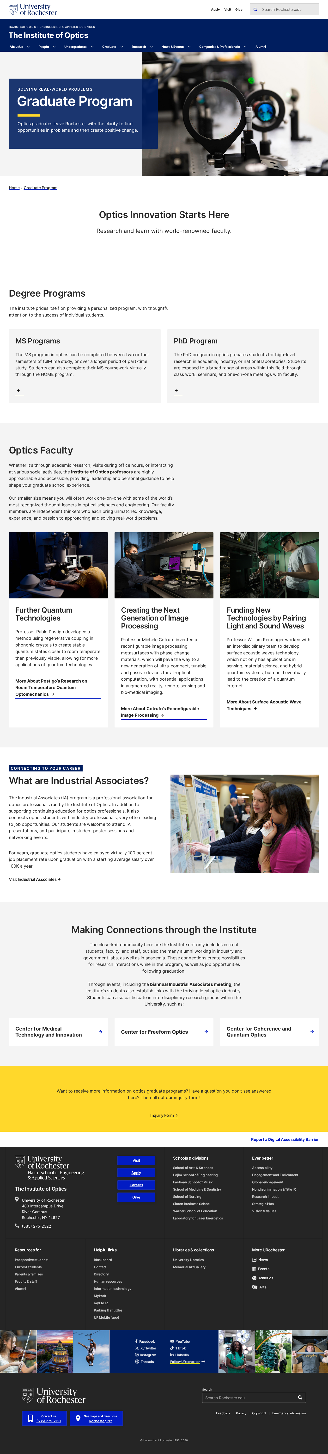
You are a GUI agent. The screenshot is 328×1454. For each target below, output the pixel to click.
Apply (215, 9)
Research (139, 46)
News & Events (173, 46)
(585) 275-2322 (36, 1226)
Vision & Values (264, 1211)
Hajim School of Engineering (195, 1175)
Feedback (223, 1413)
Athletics (265, 1277)
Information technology (112, 1288)
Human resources (108, 1281)
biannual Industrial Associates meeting (190, 984)
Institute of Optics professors (102, 472)
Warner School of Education (195, 1211)
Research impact (265, 1196)
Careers (136, 1184)
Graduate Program (40, 187)
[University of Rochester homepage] (33, 9)
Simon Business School (191, 1203)
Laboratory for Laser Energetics (198, 1218)
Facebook (147, 1341)
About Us (16, 46)
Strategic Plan (263, 1203)
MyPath (100, 1295)
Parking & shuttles (108, 1310)
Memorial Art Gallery (189, 1267)
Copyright (259, 1413)
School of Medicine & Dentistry (197, 1189)
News (263, 1259)
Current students (28, 1267)
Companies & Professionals (219, 46)
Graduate (109, 46)
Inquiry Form (162, 1115)
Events (263, 1268)
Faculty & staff (26, 1281)
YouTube (183, 1341)
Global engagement (267, 1182)
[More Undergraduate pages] (92, 47)
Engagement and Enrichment (275, 1175)
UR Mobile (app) (106, 1317)
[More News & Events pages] (189, 47)
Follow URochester (185, 1361)
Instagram (148, 1355)
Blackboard (103, 1259)
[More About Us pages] (28, 47)
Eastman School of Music (193, 1182)
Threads (147, 1361)
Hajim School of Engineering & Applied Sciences (52, 27)
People (44, 46)
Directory (101, 1274)
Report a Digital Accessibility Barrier (285, 1139)
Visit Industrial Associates (33, 879)
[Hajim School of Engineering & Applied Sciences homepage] (49, 1168)
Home (14, 187)
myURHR (101, 1303)
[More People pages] (54, 47)
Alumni (260, 46)
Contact (100, 1267)
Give (238, 9)
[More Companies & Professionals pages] (245, 47)
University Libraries (188, 1259)
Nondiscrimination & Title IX (274, 1189)
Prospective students (32, 1259)
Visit (227, 9)
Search (207, 1389)
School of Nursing (187, 1196)
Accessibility (262, 1167)
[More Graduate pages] (122, 47)
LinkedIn (182, 1355)
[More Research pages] (151, 47)
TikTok (180, 1348)
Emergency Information (289, 1413)
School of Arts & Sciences (193, 1167)
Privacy (241, 1413)
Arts (262, 1287)
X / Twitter (148, 1348)
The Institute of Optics (48, 35)
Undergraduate (75, 46)
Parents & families (29, 1274)
